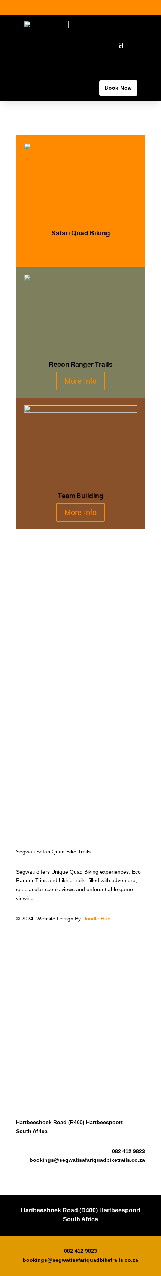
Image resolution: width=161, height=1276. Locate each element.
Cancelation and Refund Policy (52, 1027)
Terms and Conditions (42, 1009)
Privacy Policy (32, 1001)
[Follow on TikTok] (136, 9)
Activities (26, 947)
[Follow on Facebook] (106, 9)
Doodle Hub (96, 919)
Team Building (32, 956)
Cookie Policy (32, 1018)
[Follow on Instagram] (121, 9)
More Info (80, 250)
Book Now (118, 88)
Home (23, 939)
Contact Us (29, 965)
